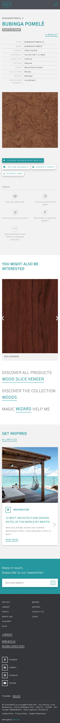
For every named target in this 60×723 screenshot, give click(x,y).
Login (35, 617)
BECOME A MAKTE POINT (13, 646)
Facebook (13, 660)
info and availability (18, 167)
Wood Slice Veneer (11, 29)
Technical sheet (14, 173)
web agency (7, 719)
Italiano (6, 696)
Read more (12, 540)
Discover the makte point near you (24, 160)
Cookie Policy (8, 714)
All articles (9, 440)
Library (6, 607)
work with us (8, 641)
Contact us (38, 612)
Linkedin (12, 667)
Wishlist (52, 35)
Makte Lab (7, 617)
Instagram (13, 675)
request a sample (45, 167)
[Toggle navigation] (56, 4)
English (16, 696)
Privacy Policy (21, 714)
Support (36, 607)
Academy (6, 621)
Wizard (23, 409)
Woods (9, 398)
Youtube (12, 683)
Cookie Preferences (37, 714)
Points (5, 612)
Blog (4, 626)
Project (6, 602)
